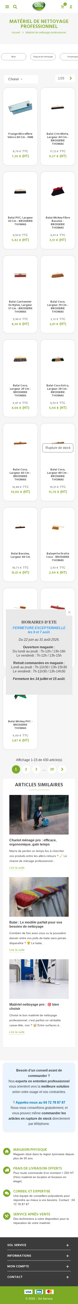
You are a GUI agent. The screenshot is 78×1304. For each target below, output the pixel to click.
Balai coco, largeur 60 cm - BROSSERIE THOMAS (20, 474)
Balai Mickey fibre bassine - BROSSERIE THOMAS (58, 223)
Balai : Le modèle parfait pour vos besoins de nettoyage (35, 924)
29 (52, 769)
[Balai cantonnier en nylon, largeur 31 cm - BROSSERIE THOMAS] (20, 275)
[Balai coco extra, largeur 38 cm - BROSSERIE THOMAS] (58, 359)
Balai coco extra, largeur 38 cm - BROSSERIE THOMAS (57, 390)
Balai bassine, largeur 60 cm (20, 555)
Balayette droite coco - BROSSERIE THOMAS (57, 557)
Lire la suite (17, 867)
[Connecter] (70, 6)
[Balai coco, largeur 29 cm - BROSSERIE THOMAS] (58, 275)
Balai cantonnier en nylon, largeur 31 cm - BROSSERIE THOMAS (20, 307)
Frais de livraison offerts (37, 1169)
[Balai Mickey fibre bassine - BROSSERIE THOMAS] (58, 191)
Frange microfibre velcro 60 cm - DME (20, 135)
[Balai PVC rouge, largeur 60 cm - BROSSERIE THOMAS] (58, 608)
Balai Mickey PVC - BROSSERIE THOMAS (20, 725)
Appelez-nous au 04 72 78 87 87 (40, 1102)
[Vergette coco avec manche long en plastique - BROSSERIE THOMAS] (20, 608)
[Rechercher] (15, 6)
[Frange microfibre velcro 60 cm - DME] (20, 107)
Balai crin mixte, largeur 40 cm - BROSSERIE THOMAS (58, 139)
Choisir (14, 79)
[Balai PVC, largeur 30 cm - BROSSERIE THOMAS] (20, 191)
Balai (13, 56)
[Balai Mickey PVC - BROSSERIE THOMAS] (20, 695)
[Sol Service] (38, 6)
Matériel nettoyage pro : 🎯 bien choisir (34, 1006)
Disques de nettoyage (43, 56)
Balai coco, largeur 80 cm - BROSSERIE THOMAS (57, 474)
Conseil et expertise (31, 1192)
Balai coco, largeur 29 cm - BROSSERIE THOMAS (57, 307)
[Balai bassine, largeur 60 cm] (20, 527)
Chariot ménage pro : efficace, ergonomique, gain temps (33, 842)
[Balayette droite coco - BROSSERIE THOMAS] (58, 527)
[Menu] (7, 6)
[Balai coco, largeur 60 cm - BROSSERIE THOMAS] (20, 443)
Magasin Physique (30, 1150)
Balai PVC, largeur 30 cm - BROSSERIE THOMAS (20, 221)
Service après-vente (31, 1214)
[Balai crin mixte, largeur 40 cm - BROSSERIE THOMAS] (58, 107)
